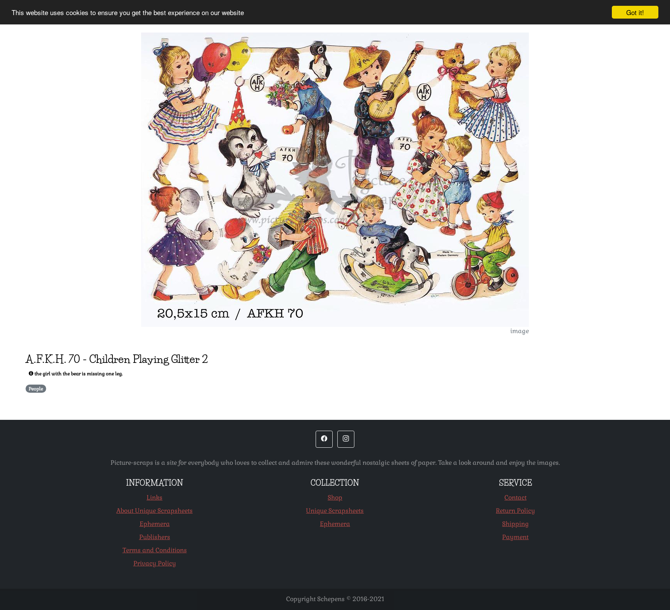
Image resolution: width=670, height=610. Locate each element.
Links (154, 497)
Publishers (154, 537)
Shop (335, 497)
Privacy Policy (154, 563)
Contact (515, 497)
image (519, 331)
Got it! (635, 12)
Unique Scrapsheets (335, 511)
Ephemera (155, 524)
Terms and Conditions (155, 550)
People (36, 389)
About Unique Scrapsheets (154, 511)
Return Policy (515, 511)
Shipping (515, 524)
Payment (515, 537)
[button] (324, 439)
